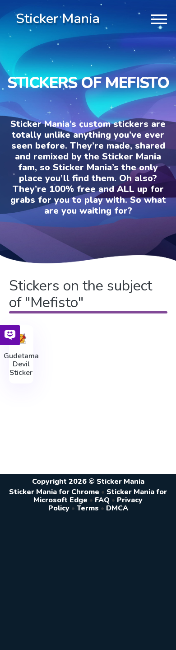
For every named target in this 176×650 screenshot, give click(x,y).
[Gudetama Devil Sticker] (21, 338)
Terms (88, 508)
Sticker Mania (58, 18)
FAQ (102, 500)
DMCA (117, 508)
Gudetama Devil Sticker (21, 364)
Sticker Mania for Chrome (54, 492)
